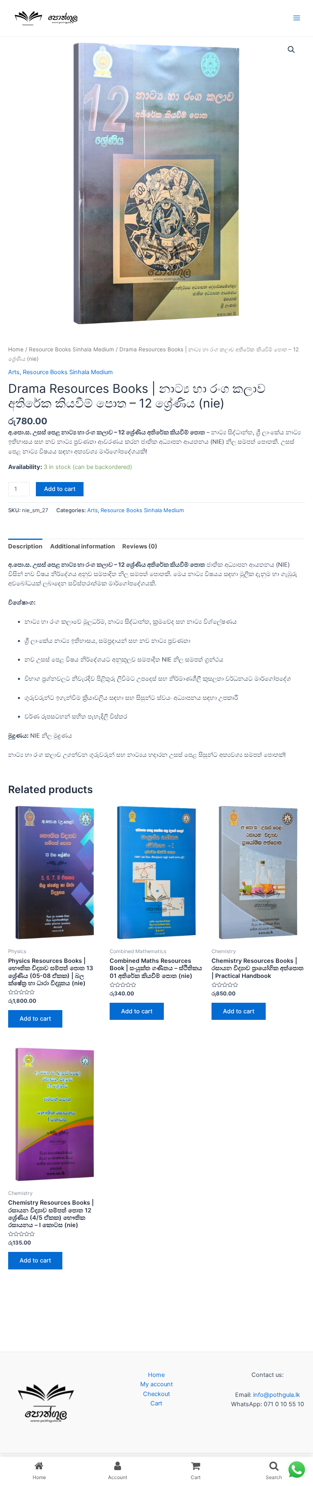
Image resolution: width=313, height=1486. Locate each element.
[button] (291, 49)
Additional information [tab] (82, 546)
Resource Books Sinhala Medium (71, 349)
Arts (14, 372)
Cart (156, 1403)
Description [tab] (25, 546)
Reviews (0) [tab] (139, 546)
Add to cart (59, 489)
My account (156, 1384)
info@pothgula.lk (275, 1394)
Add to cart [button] (35, 1018)
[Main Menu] (297, 18)
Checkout (156, 1394)
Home (16, 349)
